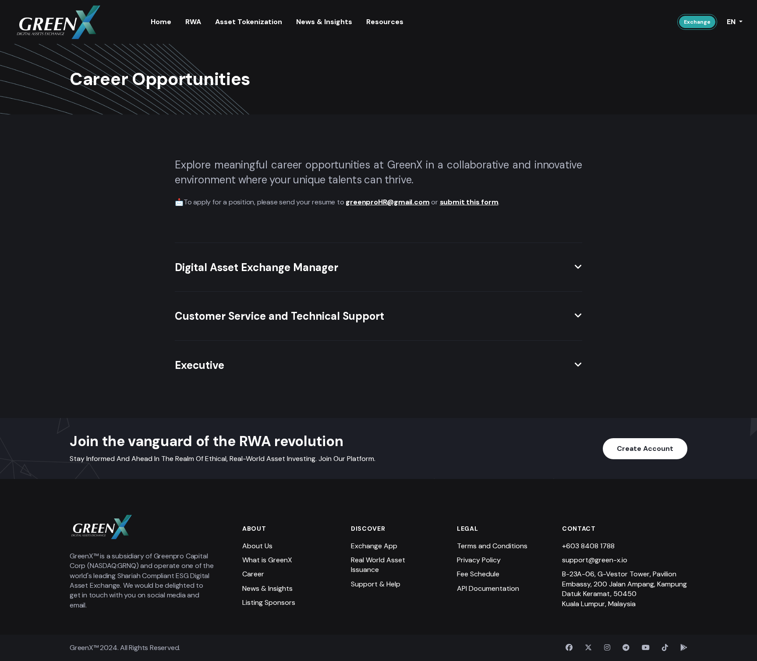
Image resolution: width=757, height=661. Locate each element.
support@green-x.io (594, 560)
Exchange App (374, 545)
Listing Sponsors (268, 602)
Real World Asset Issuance (378, 564)
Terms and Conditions (492, 545)
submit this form (469, 202)
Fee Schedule (478, 574)
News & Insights (324, 21)
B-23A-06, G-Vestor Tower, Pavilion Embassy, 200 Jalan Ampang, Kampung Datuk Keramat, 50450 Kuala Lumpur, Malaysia (624, 588)
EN (732, 21)
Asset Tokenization (248, 21)
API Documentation (488, 588)
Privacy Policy (479, 560)
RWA (193, 21)
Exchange (697, 21)
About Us (257, 545)
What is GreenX (267, 560)
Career (253, 574)
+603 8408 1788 (588, 545)
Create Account (645, 448)
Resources (384, 21)
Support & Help (375, 584)
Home (161, 21)
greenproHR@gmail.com (387, 202)
